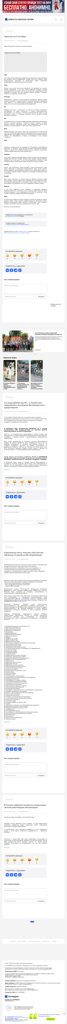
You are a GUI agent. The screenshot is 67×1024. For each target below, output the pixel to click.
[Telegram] (15, 270)
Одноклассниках (15, 232)
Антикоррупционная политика (13, 1016)
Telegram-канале (12, 216)
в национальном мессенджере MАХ (17, 224)
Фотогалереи (22, 941)
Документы (46, 941)
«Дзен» (23, 232)
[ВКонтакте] (7, 270)
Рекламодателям (34, 941)
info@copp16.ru (21, 601)
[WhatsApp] (19, 270)
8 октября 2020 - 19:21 (9, 411)
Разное (54, 941)
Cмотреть (50, 1019)
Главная (12, 941)
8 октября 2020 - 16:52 (9, 811)
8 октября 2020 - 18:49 (9, 559)
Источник (7, 469)
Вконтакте (7, 232)
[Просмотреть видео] (9, 371)
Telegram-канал (22, 231)
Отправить (41, 296)
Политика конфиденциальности (14, 1021)
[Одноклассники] (11, 270)
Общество (9, 31)
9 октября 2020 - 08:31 (9, 40)
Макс (28, 232)
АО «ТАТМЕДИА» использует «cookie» (15, 1017)
